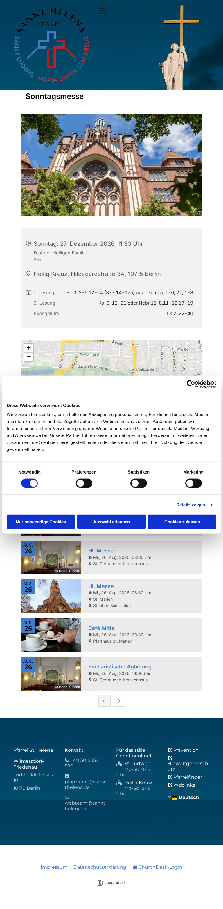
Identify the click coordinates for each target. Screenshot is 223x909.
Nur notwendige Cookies (41, 521)
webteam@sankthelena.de (85, 805)
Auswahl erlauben (111, 521)
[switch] (84, 483)
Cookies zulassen (182, 521)
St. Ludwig (136, 763)
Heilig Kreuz (138, 782)
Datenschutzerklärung (99, 867)
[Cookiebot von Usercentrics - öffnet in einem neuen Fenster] (191, 384)
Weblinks (184, 785)
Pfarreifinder (187, 777)
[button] (154, 11)
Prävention (186, 750)
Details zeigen (190, 504)
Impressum (54, 867)
